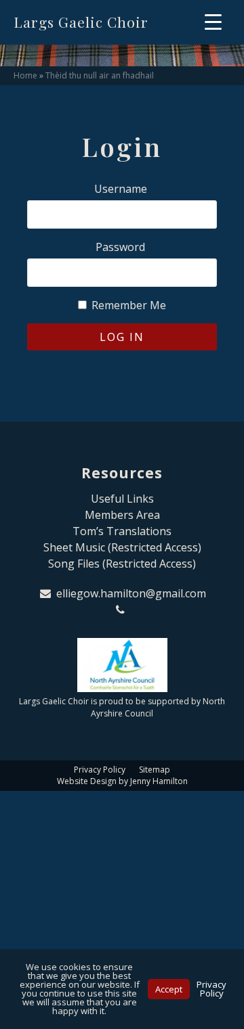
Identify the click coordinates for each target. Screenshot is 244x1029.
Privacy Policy (99, 769)
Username (120, 188)
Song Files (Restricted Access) (122, 563)
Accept (168, 989)
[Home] (122, 665)
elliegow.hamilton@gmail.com (131, 593)
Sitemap (154, 769)
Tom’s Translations (122, 531)
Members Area (122, 514)
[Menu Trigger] (213, 21)
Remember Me (127, 305)
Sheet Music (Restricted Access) (122, 547)
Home (25, 75)
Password (120, 246)
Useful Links (122, 498)
